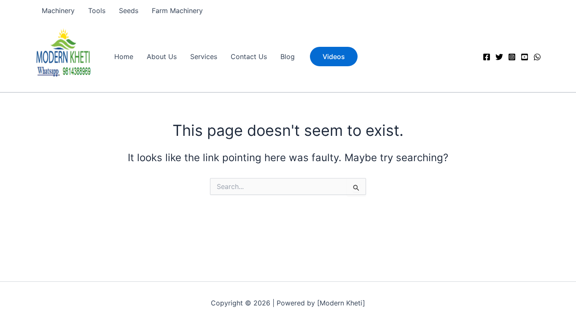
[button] (334, 56)
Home (123, 56)
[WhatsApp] (537, 57)
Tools (96, 10)
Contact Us (249, 56)
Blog (287, 56)
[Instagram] (512, 57)
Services (203, 56)
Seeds (128, 10)
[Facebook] (486, 57)
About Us (162, 56)
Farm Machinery (177, 10)
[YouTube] (524, 57)
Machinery (58, 10)
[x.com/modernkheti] (499, 57)
